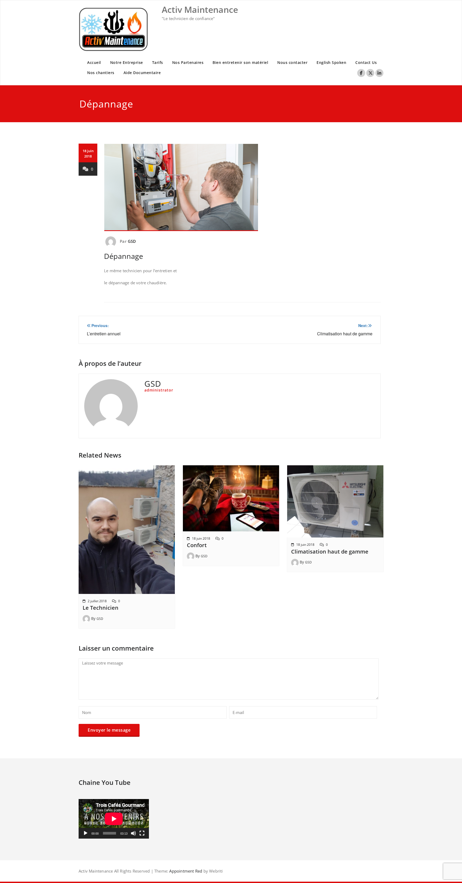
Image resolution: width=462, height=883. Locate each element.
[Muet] (133, 833)
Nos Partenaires (188, 62)
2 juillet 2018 (97, 601)
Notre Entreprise (126, 62)
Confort (197, 545)
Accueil (94, 62)
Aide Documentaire (142, 72)
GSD (132, 241)
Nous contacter (292, 62)
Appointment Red (185, 871)
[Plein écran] (142, 833)
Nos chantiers (100, 72)
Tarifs (157, 62)
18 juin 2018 (201, 538)
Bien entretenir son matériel (240, 62)
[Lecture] (85, 833)
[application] (114, 819)
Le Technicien (100, 607)
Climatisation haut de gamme (329, 551)
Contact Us (366, 62)
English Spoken (331, 62)
